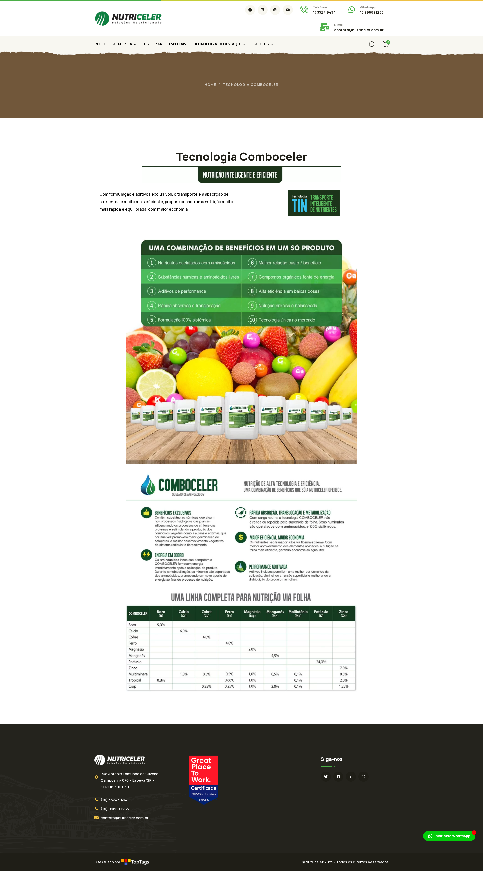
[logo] (128, 18)
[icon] (250, 10)
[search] (372, 44)
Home (210, 84)
